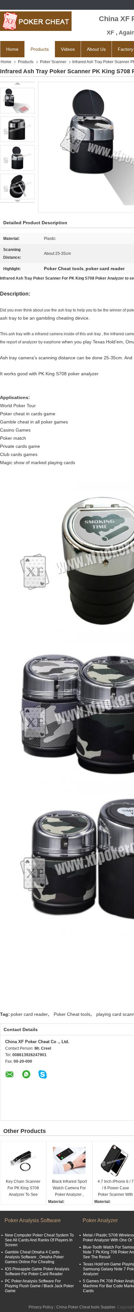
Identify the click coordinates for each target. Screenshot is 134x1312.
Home (12, 49)
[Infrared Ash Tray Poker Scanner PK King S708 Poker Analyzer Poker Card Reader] (17, 100)
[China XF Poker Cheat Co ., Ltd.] (36, 21)
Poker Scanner (53, 62)
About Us (96, 49)
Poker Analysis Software (33, 1220)
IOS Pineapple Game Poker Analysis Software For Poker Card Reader (37, 1271)
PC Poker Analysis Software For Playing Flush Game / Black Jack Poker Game (39, 1286)
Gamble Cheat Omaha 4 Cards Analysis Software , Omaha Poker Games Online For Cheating (34, 1257)
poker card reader (29, 1014)
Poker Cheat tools (72, 1014)
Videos (68, 49)
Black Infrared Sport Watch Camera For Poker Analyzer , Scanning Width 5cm (69, 1188)
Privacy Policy (41, 1307)
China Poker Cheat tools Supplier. (86, 1307)
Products (40, 49)
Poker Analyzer (100, 1220)
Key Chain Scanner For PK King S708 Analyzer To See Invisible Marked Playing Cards (23, 1188)
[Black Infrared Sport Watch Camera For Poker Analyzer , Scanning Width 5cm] (69, 1160)
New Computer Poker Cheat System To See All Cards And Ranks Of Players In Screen (39, 1240)
